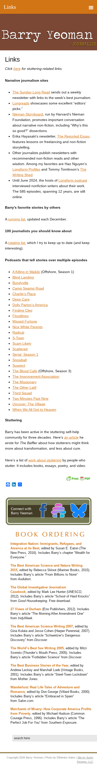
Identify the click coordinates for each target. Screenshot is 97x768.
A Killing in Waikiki (26, 272)
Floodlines (20, 316)
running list (16, 219)
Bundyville (20, 283)
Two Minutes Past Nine (30, 399)
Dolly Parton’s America (30, 305)
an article (71, 437)
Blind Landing (23, 277)
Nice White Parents (27, 327)
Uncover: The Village (28, 404)
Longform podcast (72, 180)
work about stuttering (44, 460)
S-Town (18, 338)
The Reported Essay (73, 136)
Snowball (19, 360)
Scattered (20, 349)
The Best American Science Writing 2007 (41, 626)
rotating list (16, 243)
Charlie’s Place (24, 294)
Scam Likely (21, 343)
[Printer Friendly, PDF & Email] (78, 478)
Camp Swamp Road (28, 288)
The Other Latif (24, 388)
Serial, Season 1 (25, 354)
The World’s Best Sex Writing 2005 (37, 648)
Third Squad (22, 393)
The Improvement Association (35, 376)
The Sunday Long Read (31, 92)
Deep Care (21, 299)
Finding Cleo (22, 310)
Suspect (18, 365)
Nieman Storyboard (27, 114)
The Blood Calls (24, 371)
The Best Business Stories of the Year (39, 665)
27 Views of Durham (25, 609)
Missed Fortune (24, 321)
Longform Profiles (26, 169)
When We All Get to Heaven (34, 410)
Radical (18, 332)
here (17, 69)
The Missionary (24, 382)
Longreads (20, 103)
